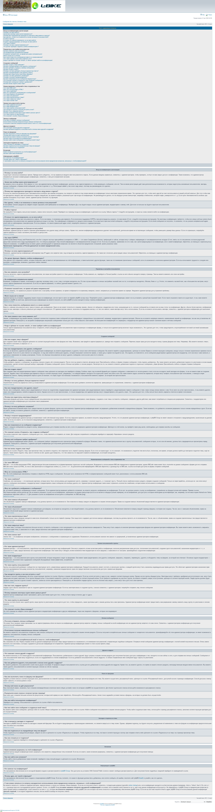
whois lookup (133, 785)
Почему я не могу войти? (11, 32)
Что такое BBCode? (9, 88)
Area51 (141, 778)
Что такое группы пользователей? (14, 108)
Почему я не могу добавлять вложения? (16, 76)
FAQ (203, 14)
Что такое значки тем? (10, 100)
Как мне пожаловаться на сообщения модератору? (19, 79)
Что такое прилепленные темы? (13, 97)
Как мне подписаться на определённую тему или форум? (21, 146)
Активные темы (21, 21)
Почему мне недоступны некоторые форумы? (18, 74)
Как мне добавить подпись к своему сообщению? (19, 68)
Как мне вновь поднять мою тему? (14, 83)
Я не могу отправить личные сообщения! (16, 120)
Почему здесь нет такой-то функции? (15, 159)
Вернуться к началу (8, 178)
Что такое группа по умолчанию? (14, 114)
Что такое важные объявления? (13, 94)
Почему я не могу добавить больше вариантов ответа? (21, 71)
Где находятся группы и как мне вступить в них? (18, 109)
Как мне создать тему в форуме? (13, 65)
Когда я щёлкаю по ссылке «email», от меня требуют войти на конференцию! (27, 60)
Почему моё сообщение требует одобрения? (17, 82)
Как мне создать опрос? (11, 69)
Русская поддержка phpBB (107, 804)
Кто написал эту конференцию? (13, 158)
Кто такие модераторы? (11, 106)
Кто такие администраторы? (12, 105)
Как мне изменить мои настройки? (14, 51)
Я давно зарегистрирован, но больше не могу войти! (20, 42)
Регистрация (13, 15)
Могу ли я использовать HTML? (13, 89)
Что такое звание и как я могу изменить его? (17, 59)
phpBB (102, 803)
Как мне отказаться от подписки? (14, 147)
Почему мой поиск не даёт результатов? (16, 135)
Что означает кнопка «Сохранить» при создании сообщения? (23, 80)
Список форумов (8, 24)
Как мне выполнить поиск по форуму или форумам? (20, 133)
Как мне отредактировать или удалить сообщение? (19, 66)
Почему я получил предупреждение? (15, 77)
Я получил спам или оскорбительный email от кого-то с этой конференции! (27, 123)
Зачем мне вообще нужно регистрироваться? (17, 34)
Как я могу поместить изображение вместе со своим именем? (23, 57)
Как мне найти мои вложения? (13, 153)
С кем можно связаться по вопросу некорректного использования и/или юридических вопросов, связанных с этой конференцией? (44, 161)
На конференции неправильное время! (15, 52)
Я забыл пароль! (8, 38)
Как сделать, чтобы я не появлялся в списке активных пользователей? (26, 37)
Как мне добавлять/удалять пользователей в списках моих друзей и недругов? (28, 129)
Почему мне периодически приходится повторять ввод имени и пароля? (26, 35)
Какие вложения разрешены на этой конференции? (20, 152)
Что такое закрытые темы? (12, 99)
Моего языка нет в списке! (11, 55)
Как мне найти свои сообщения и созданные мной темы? (21, 140)
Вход (6, 15)
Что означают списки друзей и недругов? (16, 128)
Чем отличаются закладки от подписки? (16, 144)
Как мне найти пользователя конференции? (17, 138)
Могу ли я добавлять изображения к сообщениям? (19, 92)
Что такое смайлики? (10, 91)
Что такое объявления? (11, 96)
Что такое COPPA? (9, 43)
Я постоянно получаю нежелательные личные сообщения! (22, 122)
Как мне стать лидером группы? (13, 111)
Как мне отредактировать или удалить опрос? (18, 72)
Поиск (210, 14)
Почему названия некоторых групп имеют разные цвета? (21, 113)
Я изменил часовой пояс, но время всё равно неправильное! (22, 54)
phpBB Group (65, 771)
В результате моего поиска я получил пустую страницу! (21, 137)
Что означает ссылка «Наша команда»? (16, 116)
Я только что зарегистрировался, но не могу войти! (19, 40)
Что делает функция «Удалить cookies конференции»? (21, 46)
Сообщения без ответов (9, 21)
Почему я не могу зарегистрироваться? (16, 45)
